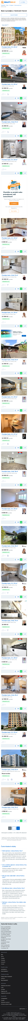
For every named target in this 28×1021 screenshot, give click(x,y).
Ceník (2, 987)
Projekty (3, 958)
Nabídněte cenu (6, 53)
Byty (2, 954)
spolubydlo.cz (4, 969)
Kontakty (3, 989)
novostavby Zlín (4, 948)
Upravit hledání (14, 15)
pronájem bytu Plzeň (6, 928)
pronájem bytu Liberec (6, 933)
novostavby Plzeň (5, 930)
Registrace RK (4, 991)
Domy (2, 956)
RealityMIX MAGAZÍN (5, 993)
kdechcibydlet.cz (4, 971)
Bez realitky (14, 211)
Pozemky (3, 960)
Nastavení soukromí (5, 1002)
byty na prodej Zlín (5, 945)
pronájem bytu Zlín (5, 946)
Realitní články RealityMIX (6, 976)
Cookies (2, 1000)
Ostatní (2, 964)
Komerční (3, 962)
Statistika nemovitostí (5, 985)
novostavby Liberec (5, 934)
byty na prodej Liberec (6, 931)
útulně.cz (3, 978)
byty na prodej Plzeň (6, 927)
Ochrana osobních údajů (6, 1004)
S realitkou (14, 203)
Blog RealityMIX (4, 980)
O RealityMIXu (4, 998)
